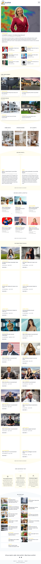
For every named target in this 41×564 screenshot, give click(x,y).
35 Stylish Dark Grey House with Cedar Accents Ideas (9, 117)
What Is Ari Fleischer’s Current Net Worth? (20, 228)
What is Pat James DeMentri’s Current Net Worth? (34, 229)
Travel (9, 512)
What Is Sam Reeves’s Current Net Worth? (33, 540)
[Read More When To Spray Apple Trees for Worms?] (24, 533)
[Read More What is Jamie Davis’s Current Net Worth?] (10, 162)
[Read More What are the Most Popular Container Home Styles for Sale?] (4, 545)
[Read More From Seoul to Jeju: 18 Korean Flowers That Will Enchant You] (24, 514)
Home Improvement (4, 91)
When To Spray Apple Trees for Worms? (33, 534)
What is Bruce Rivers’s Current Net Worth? (9, 382)
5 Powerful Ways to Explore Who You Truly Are (33, 501)
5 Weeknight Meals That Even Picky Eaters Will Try (33, 508)
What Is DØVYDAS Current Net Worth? (29, 382)
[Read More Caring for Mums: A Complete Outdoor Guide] (4, 521)
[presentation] (10, 253)
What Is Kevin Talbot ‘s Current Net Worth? (7, 228)
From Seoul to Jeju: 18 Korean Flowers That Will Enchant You (33, 515)
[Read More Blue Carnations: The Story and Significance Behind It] (4, 533)
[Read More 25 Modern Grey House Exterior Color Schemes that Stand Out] (30, 107)
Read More (4, 267)
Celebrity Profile (5, 33)
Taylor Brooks (4, 210)
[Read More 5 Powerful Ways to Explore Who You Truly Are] (24, 500)
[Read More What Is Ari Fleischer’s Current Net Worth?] (20, 221)
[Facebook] (19, 557)
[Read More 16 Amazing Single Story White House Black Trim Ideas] (30, 83)
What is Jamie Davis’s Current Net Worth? (9, 172)
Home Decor (8, 127)
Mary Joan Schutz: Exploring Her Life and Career (32, 62)
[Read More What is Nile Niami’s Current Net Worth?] (7, 200)
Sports (3, 169)
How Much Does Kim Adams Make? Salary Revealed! (32, 55)
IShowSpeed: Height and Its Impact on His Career (33, 48)
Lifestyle (9, 498)
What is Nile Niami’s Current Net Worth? (6, 208)
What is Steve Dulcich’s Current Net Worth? (34, 208)
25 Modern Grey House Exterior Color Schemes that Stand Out (29, 117)
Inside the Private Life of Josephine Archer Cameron (13, 62)
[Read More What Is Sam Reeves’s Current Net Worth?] (24, 539)
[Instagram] (21, 557)
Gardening (9, 519)
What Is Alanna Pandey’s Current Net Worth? (30, 334)
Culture (29, 513)
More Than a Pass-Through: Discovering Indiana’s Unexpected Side (13, 515)
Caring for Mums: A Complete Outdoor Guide (13, 521)
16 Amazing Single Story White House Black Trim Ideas (30, 93)
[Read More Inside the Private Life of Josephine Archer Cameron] (5, 62)
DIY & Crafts (33, 127)
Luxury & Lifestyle (22, 192)
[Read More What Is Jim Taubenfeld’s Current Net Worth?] (20, 200)
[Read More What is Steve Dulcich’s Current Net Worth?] (34, 200)
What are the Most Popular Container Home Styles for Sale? (13, 546)
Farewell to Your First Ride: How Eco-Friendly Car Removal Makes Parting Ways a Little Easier (13, 508)
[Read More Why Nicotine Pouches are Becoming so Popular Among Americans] (24, 527)
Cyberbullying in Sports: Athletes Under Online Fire (13, 540)
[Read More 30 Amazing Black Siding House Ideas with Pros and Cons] (10, 83)
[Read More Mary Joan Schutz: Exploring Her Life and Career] (24, 62)
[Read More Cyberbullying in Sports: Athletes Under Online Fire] (4, 539)
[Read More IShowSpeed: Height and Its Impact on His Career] (24, 49)
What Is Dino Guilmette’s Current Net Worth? (30, 172)
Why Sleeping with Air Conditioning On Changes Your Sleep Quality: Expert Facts (13, 501)
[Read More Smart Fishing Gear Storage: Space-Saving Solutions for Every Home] (4, 527)
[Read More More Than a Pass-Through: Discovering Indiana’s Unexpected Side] (4, 514)
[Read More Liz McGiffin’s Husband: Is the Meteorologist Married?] (20, 19)
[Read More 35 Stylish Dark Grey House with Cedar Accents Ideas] (10, 107)
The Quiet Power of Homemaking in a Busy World (33, 521)
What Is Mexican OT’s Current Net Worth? (9, 451)
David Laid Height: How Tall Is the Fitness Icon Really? (13, 55)
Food (29, 506)
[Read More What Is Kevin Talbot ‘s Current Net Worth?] (7, 221)
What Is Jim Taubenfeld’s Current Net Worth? (20, 208)
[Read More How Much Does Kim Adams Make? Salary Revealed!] (24, 56)
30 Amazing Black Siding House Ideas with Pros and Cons (10, 93)
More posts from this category (20, 238)
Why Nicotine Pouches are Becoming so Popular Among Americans (33, 528)
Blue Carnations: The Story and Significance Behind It (13, 534)
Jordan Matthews (12, 36)
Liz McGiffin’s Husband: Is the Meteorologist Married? (13, 35)
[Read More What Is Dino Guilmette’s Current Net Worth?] (30, 162)
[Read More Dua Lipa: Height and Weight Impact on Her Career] (5, 49)
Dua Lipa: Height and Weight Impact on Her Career (13, 48)
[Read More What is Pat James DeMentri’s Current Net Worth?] (34, 221)
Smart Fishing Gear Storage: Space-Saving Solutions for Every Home (13, 528)
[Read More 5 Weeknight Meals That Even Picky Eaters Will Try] (24, 507)
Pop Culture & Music (5, 450)
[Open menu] (39, 2)
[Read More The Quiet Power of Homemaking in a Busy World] (24, 521)
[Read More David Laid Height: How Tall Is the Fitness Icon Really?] (5, 56)
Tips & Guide (10, 505)
